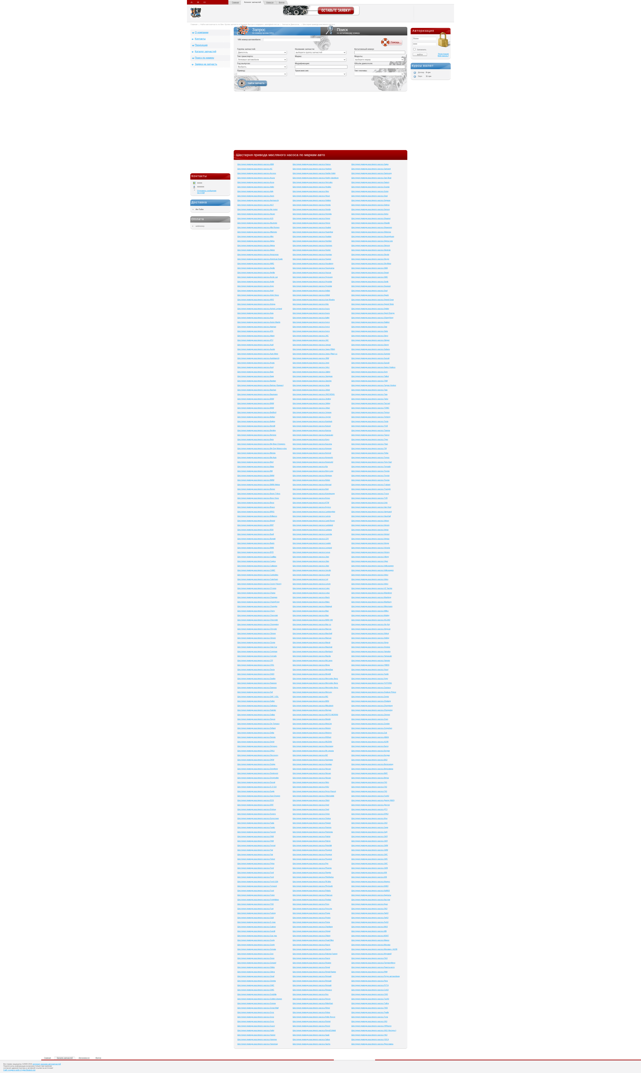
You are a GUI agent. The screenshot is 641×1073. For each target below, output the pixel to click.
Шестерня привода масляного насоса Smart (370, 273)
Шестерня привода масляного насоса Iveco (311, 322)
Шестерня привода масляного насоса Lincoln (312, 570)
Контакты (200, 38)
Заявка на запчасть (206, 64)
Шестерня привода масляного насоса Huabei (312, 227)
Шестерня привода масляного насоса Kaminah (312, 421)
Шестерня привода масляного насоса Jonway (312, 412)
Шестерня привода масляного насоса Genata (256, 949)
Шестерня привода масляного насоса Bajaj (255, 376)
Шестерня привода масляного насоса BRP (255, 525)
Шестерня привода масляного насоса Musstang (313, 746)
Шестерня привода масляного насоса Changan (257, 597)
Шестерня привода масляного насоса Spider (370, 309)
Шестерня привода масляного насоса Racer (311, 945)
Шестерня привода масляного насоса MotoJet (312, 724)
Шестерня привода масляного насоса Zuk (369, 733)
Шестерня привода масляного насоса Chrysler (257, 629)
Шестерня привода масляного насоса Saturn (370, 182)
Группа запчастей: (246, 49)
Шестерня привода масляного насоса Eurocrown (258, 818)
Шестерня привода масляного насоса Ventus (370, 539)
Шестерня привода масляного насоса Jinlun (311, 408)
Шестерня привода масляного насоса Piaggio (312, 872)
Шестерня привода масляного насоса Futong (256, 913)
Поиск (348, 30)
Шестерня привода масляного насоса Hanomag (257, 1044)
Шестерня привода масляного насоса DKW (255, 760)
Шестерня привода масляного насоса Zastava (371, 688)
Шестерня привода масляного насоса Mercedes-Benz (315, 688)
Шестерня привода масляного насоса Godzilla (256, 994)
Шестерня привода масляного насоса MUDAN (312, 742)
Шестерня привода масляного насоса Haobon (312, 169)
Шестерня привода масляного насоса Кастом (370, 900)
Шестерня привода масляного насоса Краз (369, 904)
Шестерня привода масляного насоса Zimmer (370, 715)
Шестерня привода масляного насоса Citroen (256, 633)
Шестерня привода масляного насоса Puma (311, 922)
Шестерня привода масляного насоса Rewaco (312, 990)
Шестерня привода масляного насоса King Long (313, 471)
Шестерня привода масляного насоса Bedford (256, 412)
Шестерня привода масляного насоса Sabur (311, 1039)
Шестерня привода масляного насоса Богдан (370, 751)
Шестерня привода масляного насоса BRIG (255, 512)
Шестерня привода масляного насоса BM (255, 471)
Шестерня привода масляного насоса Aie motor (257, 209)
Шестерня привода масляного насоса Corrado (257, 656)
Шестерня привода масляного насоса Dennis (256, 737)
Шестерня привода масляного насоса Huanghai (313, 232)
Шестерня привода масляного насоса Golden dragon (259, 999)
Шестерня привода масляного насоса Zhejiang (371, 701)
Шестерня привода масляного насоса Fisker (256, 859)
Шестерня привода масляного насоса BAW (255, 399)
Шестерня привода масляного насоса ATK (255, 331)
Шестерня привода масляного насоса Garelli (256, 931)
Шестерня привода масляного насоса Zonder (370, 724)
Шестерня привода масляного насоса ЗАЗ (369, 823)
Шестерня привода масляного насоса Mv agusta (313, 751)
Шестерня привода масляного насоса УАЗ (369, 1021)
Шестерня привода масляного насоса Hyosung (313, 277)
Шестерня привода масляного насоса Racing (312, 949)
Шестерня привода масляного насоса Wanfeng (371, 597)
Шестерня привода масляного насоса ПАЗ (369, 958)
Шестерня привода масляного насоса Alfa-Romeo (258, 227)
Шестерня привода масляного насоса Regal (311, 967)
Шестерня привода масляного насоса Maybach (313, 651)
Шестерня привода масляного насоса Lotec (311, 588)
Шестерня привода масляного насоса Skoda (370, 254)
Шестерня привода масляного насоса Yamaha (370, 651)
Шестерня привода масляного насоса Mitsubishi (313, 706)
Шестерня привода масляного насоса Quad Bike (313, 940)
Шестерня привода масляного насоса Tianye (370, 435)
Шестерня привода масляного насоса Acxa (255, 182)
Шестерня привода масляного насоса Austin (256, 349)
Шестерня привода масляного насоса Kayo (311, 439)
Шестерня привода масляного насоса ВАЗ (369, 760)
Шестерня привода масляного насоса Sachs (311, 1044)
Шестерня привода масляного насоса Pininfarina (313, 877)
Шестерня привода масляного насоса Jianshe (312, 381)
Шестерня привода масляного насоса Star (369, 327)
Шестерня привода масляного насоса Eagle (255, 791)
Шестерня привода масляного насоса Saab (311, 1035)
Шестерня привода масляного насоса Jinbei (311, 390)
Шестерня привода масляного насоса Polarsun (312, 895)
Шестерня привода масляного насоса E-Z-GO (257, 787)
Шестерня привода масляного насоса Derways (257, 746)
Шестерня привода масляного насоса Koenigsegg (314, 494)
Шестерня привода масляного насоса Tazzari (370, 403)
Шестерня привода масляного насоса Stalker (370, 322)
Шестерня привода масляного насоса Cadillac (256, 557)
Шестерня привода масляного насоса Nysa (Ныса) (314, 791)
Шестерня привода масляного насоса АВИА (370, 737)
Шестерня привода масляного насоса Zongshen (371, 728)
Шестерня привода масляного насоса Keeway (312, 448)
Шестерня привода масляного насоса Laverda (312, 534)
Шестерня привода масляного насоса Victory (370, 552)
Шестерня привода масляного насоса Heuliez (312, 187)
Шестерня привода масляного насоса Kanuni (312, 426)
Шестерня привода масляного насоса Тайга (370, 1003)
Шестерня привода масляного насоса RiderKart (313, 1003)
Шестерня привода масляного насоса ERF (255, 805)
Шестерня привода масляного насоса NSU (311, 787)
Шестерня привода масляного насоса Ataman (256, 327)
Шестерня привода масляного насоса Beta (255, 439)
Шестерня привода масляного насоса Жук (369, 818)
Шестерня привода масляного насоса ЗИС (369, 854)
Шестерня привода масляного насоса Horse (311, 223)
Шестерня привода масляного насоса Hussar (312, 273)
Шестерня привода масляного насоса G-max (256, 922)
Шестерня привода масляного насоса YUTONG (371, 683)
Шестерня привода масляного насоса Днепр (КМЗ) (373, 800)
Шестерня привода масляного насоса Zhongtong (372, 706)
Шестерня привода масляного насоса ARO (255, 300)
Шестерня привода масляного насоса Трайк (370, 1012)
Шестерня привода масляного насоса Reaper (312, 963)
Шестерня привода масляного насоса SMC (369, 277)
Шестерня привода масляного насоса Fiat (255, 850)
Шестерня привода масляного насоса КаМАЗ (370, 891)
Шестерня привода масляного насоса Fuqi (255, 909)
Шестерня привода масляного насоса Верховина (372, 769)
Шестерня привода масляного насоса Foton (256, 895)
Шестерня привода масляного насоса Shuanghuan (372, 236)
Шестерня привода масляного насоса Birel (255, 462)
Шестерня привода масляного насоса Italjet (311, 318)
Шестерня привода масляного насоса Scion (369, 191)
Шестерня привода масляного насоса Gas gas (257, 936)
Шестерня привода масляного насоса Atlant (255, 336)
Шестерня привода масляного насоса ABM (255, 164)
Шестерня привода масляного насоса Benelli (256, 426)
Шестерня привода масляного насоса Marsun (312, 638)
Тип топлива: (360, 71)
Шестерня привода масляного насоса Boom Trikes (258, 494)
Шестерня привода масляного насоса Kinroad (312, 485)
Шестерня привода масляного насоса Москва (370, 945)
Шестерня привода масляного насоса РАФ (369, 972)
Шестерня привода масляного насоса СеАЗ (370, 990)
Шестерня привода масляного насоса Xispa (369, 642)
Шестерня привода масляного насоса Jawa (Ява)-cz (315, 354)
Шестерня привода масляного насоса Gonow (256, 1003)
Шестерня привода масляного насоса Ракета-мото (373, 967)
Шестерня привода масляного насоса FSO (255, 904)
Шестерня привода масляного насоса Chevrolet (257, 615)
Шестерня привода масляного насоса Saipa (369, 164)
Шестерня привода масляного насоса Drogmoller (258, 778)
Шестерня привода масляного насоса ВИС (369, 773)
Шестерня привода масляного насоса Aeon (255, 196)
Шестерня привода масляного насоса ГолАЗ (370, 796)
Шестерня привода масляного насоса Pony (311, 904)
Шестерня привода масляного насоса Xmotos (370, 647)
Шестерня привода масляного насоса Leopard (312, 548)
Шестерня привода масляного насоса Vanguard (371, 512)
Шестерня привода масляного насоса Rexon (312, 999)
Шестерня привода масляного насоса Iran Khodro (314, 300)
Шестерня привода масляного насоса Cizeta (256, 642)
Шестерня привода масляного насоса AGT (255, 205)
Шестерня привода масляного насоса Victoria (370, 548)
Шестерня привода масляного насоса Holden (312, 200)
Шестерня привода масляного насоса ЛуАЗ (369, 922)
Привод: (241, 71)
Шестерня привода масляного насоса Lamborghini (314, 512)
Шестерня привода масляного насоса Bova (255, 503)
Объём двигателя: (363, 63)
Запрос (263, 30)
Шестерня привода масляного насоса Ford (255, 868)
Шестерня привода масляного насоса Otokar (312, 818)
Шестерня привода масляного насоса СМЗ (369, 994)
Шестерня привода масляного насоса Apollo (256, 268)
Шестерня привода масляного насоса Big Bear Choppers (261, 444)
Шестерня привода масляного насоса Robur (311, 1012)
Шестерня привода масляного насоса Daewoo (257, 683)
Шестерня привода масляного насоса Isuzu (311, 309)
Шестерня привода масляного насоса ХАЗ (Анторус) (373, 1030)
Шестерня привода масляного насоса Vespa (370, 543)
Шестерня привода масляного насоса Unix (369, 503)
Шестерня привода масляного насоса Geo (255, 954)
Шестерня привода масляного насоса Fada (255, 823)
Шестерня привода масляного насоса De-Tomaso (258, 724)
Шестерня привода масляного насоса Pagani (312, 823)
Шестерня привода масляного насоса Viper (369, 561)
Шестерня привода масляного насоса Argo (255, 286)
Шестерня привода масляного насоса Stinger (370, 340)
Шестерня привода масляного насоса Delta (255, 733)
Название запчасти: (305, 49)
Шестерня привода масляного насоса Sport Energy (373, 313)
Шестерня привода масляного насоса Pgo (310, 863)
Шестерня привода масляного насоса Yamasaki (371, 656)
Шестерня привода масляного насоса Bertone (256, 435)
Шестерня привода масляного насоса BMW (255, 476)
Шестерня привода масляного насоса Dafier (256, 701)
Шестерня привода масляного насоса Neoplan (312, 764)
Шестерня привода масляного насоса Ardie (255, 282)
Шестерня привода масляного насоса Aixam (256, 214)
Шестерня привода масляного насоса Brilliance (257, 516)
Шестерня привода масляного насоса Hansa (312, 164)
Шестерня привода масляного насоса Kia (310, 466)
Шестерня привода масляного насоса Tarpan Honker (373, 385)
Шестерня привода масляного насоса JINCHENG (314, 394)
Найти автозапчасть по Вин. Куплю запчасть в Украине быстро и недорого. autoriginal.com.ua (239, 24)
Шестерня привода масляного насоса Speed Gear (372, 300)
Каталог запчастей (252, 2)
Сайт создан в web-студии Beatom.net (19, 1070)
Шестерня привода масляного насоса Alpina (256, 245)
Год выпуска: (243, 63)
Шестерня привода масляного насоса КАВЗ (369, 886)
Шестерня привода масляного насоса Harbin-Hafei (314, 173)
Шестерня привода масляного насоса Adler (255, 187)
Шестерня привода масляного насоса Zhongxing (371, 710)
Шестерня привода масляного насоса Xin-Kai (370, 624)
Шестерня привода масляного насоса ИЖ (369, 872)
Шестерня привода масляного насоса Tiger (369, 439)
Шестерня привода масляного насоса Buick (255, 543)
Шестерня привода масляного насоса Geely (256, 940)
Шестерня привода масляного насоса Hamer (256, 1035)
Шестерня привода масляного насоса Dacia (256, 669)
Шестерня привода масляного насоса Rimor (311, 1008)
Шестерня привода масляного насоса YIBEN (370, 665)
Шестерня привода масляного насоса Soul (369, 291)
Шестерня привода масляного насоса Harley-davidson (316, 178)
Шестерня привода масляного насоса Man (311, 611)
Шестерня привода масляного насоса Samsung (371, 173)
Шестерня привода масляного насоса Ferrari (256, 845)
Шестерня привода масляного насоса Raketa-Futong (315, 954)
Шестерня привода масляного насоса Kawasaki (313, 435)
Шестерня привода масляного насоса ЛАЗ (369, 909)
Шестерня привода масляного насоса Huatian (312, 236)
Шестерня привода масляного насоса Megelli (312, 674)
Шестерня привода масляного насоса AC (254, 169)
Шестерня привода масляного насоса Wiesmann (371, 606)
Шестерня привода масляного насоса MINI (311, 701)
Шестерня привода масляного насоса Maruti (311, 642)
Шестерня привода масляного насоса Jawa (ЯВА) (314, 349)
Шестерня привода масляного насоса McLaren (312, 660)
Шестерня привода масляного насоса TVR (369, 498)
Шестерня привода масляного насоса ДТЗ (369, 809)
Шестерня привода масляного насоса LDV (311, 539)
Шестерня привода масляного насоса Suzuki (370, 358)
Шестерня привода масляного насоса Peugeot (312, 850)
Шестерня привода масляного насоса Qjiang (311, 936)
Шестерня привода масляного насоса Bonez (256, 489)
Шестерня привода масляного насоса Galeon (256, 927)
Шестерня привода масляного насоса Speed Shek (372, 304)
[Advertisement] (210, 121)
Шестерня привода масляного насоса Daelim (256, 679)
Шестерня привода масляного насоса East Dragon (258, 796)
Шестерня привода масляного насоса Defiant (256, 728)
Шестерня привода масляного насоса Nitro (311, 782)
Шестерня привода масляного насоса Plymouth (313, 886)
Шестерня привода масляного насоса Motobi (312, 719)
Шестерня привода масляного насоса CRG (255, 665)
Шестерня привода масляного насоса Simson (370, 245)
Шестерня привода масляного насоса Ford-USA (257, 882)
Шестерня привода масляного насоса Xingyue (370, 629)
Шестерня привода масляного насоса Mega (311, 665)
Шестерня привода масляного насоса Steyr (369, 336)
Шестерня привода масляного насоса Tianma (370, 430)
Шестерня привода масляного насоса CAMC (256, 570)
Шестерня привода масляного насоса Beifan (256, 417)
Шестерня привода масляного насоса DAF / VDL (258, 697)
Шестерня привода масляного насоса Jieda (311, 385)
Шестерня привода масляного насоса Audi (255, 345)
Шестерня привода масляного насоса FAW (255, 836)
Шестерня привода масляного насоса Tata (369, 390)
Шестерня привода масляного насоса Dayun (256, 719)
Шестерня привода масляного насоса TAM (369, 381)
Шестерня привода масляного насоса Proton (312, 918)
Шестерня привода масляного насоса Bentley (256, 430)
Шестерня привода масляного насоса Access (256, 173)
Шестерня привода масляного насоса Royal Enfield (314, 1030)
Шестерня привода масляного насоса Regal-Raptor (314, 972)
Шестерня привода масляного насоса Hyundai (312, 282)
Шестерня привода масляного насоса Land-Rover (314, 521)
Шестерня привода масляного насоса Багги (369, 746)
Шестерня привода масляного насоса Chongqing (258, 624)
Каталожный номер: (364, 49)
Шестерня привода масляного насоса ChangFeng (258, 602)
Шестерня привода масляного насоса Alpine (256, 250)
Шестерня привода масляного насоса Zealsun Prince (373, 692)
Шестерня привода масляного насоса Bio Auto (256, 457)
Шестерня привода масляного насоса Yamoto (370, 660)
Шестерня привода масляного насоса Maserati (312, 647)
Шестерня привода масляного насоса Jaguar (312, 345)
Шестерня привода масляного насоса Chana (256, 593)
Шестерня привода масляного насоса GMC (255, 985)
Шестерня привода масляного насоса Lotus (311, 593)
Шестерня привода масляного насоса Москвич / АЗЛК (374, 949)
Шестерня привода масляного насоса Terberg (370, 417)
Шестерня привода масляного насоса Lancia (312, 516)
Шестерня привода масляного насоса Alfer (255, 236)
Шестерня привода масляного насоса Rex (311, 994)
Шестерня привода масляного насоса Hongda (312, 214)
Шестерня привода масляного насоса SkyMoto (371, 263)
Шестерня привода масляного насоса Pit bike (312, 882)
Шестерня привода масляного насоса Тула (369, 1017)
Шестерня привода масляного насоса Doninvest (257, 773)
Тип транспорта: (245, 56)
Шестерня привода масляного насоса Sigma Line (372, 241)
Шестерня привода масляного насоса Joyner (312, 417)
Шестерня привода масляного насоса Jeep (311, 363)
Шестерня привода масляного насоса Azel (255, 367)
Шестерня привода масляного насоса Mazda (312, 656)
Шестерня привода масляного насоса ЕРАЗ (369, 814)
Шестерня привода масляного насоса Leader (312, 543)
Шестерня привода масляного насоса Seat (369, 196)
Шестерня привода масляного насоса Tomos (370, 457)
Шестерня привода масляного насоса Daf (255, 692)
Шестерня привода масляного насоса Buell (255, 534)
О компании (201, 32)
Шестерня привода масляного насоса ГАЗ (369, 782)
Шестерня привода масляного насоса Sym (369, 372)
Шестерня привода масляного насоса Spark (370, 295)
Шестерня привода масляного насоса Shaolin (370, 223)
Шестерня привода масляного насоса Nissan (312, 769)
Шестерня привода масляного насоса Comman (257, 651)
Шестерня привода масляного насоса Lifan (311, 557)
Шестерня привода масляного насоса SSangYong (372, 318)
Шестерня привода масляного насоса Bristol (256, 521)
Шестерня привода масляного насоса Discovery (257, 755)
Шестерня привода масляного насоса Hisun (311, 196)
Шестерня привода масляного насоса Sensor (370, 209)
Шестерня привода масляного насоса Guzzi (256, 1026)
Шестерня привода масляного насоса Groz (255, 1012)
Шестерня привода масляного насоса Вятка (370, 778)
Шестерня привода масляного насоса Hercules (313, 182)
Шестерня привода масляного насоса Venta (369, 530)
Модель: (358, 56)
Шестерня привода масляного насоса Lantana (312, 530)
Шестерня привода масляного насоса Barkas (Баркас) (260, 385)
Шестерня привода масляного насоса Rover (311, 1026)
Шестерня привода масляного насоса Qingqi (311, 931)
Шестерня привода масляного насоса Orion (311, 814)
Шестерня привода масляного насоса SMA (369, 268)
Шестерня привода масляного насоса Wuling (370, 615)
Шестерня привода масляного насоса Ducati (256, 782)
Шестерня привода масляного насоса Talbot (370, 376)
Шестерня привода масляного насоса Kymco (312, 507)
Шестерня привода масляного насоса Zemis (370, 697)
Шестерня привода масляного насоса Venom (370, 525)
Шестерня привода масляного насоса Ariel (255, 291)
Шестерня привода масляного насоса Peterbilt (312, 845)
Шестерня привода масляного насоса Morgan (312, 710)
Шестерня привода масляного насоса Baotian (256, 381)
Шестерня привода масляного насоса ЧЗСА (370, 1039)
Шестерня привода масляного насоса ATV (255, 340)
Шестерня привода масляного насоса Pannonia (313, 832)
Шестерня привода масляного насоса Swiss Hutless (373, 367)
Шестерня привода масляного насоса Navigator (313, 760)
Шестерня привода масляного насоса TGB (369, 426)
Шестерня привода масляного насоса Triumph (371, 489)
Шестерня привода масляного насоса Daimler (256, 710)
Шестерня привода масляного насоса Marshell (312, 633)
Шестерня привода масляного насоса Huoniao (312, 254)
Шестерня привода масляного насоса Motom (312, 728)
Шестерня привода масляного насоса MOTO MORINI (315, 715)
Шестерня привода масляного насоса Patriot (311, 836)
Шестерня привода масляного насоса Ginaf (255, 976)
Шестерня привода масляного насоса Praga (311, 913)
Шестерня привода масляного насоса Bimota (256, 453)
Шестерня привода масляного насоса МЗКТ (370, 936)
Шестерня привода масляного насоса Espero (256, 814)
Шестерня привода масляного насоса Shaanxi (370, 218)
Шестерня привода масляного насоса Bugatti (256, 539)
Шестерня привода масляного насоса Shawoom (371, 227)
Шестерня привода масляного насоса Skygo (370, 259)
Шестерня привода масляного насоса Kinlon (311, 480)
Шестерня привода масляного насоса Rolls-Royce (314, 1017)
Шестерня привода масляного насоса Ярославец (372, 1044)
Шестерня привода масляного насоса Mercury (312, 692)
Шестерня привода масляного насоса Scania (370, 187)
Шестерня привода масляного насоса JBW (311, 358)
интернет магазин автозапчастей (47, 1064)
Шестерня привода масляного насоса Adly (255, 191)
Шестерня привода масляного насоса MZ (310, 755)
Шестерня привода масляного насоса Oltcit (311, 800)
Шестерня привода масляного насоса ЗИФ (369, 868)
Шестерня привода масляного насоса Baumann (257, 394)
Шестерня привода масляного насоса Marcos (312, 629)
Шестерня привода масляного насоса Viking (370, 557)
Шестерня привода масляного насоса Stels (369, 331)
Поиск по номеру (204, 57)
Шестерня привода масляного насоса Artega (256, 304)
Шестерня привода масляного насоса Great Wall (257, 1008)
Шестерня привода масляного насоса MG (310, 697)
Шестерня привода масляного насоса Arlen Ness (258, 295)
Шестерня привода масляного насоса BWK (255, 548)
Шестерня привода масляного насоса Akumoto (257, 223)
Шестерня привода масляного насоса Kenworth (313, 457)
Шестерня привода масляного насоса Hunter (312, 250)
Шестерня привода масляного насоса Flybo (255, 863)
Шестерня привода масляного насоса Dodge (256, 764)
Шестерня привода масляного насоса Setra (369, 214)
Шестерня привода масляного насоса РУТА (370, 985)
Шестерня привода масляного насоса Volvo (369, 575)
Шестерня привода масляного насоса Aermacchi (258, 200)
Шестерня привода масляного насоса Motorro (312, 733)
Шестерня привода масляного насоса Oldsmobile (313, 796)
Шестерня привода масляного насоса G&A (255, 918)
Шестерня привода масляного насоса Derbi (255, 742)
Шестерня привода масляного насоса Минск (370, 940)
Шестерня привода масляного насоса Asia (255, 313)
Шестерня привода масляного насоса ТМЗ (369, 1008)
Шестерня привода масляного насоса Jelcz (311, 367)
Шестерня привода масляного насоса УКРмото (371, 1026)
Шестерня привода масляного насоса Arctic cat (257, 277)
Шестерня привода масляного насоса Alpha (255, 241)
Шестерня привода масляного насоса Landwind (313, 525)
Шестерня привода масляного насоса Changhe (257, 606)
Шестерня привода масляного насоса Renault (312, 976)
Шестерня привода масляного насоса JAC (311, 336)
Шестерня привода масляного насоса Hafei (255, 1030)
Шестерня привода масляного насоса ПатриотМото (373, 963)
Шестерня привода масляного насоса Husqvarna (313, 268)
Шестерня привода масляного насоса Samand (371, 169)
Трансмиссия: (302, 71)
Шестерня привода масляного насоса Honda (312, 205)
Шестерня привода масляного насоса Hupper (312, 259)
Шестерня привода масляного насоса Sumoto (370, 354)
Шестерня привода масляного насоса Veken (370, 521)
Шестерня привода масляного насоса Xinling (370, 638)
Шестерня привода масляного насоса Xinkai (370, 633)
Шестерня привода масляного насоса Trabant (370, 485)
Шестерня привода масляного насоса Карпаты (371, 895)
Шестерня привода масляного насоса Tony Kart (371, 462)
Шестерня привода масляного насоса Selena (370, 205)
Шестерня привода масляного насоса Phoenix (312, 868)
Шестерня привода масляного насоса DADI (255, 674)
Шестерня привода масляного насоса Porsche (312, 909)
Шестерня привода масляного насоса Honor (311, 218)
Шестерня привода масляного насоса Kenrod (312, 453)
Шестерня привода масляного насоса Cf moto (256, 588)
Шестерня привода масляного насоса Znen (369, 719)
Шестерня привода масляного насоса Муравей (371, 954)
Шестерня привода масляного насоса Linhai (311, 575)
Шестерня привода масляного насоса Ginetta (256, 981)
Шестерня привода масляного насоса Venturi (370, 534)
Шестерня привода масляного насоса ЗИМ (369, 845)
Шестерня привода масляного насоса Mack (311, 597)
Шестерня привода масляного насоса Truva (370, 494)
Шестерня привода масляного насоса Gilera (256, 972)
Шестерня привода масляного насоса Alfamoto (257, 232)
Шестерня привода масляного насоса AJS (255, 218)
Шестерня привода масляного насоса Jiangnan (313, 376)
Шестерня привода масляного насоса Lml (310, 579)
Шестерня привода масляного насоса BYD (255, 552)
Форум (281, 2)
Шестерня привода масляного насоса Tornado (371, 466)
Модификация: (302, 63)
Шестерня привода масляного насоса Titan (369, 444)
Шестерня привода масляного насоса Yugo (369, 679)
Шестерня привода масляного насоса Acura (256, 178)
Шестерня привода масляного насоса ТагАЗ (370, 999)
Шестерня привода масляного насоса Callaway (257, 566)
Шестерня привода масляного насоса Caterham (257, 579)
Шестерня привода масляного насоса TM (369, 448)
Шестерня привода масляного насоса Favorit (256, 832)
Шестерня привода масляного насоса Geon (255, 958)
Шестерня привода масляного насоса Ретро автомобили (375, 976)
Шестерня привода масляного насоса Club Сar (257, 647)
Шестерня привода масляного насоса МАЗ (369, 927)
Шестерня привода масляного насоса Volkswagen (372, 566)
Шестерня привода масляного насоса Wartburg (371, 602)
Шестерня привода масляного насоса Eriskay (256, 809)
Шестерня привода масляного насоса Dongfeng (257, 769)
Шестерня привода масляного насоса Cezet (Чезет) (259, 584)
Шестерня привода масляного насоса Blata (255, 466)
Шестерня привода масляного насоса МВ (369, 931)
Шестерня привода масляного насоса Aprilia (256, 273)
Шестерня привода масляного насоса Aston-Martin (258, 322)
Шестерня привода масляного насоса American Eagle (260, 259)
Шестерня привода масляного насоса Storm (370, 345)
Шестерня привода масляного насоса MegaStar (313, 669)
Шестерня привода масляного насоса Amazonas (258, 254)
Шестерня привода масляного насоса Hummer (312, 245)
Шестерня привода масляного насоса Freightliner (258, 900)
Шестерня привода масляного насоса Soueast (371, 286)
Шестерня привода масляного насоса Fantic (256, 827)
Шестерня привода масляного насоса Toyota (370, 471)
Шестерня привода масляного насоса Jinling (311, 403)
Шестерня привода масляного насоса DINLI (256, 751)
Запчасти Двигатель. (291, 24)
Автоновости (84, 1058)
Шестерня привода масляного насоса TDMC (370, 408)
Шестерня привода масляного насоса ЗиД (369, 832)
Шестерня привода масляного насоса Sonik (369, 282)
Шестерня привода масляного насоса (319, 24)
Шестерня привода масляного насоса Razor (311, 958)
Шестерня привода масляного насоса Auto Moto (257, 354)
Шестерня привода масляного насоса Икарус (370, 882)
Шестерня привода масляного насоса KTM (311, 503)
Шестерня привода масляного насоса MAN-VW (313, 620)
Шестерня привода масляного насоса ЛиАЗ (369, 913)
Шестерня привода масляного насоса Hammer (257, 1039)
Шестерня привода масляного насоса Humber (312, 241)
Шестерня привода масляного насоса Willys (370, 611)
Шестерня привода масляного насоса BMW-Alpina (258, 485)
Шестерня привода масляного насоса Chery (256, 611)
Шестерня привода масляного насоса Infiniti (311, 295)
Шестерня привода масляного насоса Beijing (256, 421)
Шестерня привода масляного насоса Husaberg (313, 263)
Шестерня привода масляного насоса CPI (255, 660)
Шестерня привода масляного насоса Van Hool (371, 507)
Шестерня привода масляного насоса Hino (311, 191)
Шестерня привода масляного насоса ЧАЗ (369, 1035)
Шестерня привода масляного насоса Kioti (311, 489)
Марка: (298, 56)
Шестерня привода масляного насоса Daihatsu (257, 706)
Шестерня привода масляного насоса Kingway (312, 476)
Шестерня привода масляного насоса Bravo (256, 507)
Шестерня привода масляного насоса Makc (311, 602)
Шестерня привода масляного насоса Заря (369, 827)
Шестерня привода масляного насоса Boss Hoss (258, 498)
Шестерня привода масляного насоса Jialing (311, 372)
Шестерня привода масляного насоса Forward (257, 886)
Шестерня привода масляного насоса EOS (255, 800)
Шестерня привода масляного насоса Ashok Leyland (259, 309)
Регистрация (443, 54)
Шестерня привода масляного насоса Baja (255, 372)
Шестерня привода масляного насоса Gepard (256, 963)
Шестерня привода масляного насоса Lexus (311, 552)
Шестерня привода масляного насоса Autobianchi (258, 358)
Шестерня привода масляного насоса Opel (311, 805)
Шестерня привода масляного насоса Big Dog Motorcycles (262, 448)
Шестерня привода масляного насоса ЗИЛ (369, 836)
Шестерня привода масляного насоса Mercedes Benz (315, 679)
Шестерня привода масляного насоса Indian (311, 291)
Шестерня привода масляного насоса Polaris (312, 891)
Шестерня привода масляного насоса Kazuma (312, 444)
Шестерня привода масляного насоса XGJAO (370, 620)
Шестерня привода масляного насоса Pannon (312, 827)
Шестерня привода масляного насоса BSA (255, 530)
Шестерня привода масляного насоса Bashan (256, 390)
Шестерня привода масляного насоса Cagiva (256, 561)
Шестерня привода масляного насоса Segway (370, 200)
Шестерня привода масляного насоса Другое (370, 805)
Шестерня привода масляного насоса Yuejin (370, 674)
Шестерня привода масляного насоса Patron (312, 841)
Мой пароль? (443, 56)
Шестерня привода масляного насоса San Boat (371, 178)
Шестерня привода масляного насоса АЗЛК (369, 742)
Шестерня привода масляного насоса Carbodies (257, 575)
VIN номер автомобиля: (249, 39)
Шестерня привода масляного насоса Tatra (369, 399)
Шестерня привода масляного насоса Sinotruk (371, 250)
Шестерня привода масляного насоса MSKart (312, 737)
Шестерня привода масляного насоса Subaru (370, 349)
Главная (235, 2)
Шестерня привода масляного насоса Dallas (256, 715)
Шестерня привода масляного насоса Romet (312, 1021)
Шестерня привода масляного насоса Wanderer (371, 593)
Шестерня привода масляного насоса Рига (369, 981)
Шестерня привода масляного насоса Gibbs (256, 967)
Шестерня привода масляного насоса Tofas (369, 453)
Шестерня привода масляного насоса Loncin (312, 584)
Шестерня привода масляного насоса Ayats (256, 363)
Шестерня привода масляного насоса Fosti (255, 891)
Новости (269, 2)
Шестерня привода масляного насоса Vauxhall (371, 516)
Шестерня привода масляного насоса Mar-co (312, 624)
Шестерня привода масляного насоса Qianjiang (313, 927)
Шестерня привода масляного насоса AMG (255, 263)
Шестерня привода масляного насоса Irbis (311, 304)
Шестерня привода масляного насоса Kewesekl (313, 462)
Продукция (201, 45)
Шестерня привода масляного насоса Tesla (369, 421)
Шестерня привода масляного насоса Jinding (312, 399)
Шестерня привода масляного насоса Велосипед (372, 764)
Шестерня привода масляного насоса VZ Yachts (371, 588)
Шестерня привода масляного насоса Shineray (371, 232)
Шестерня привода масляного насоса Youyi (369, 669)
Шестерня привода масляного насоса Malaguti (312, 606)
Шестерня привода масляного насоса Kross (311, 498)
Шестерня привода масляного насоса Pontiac (312, 900)
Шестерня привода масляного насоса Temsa (370, 412)
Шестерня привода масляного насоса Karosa (312, 430)
